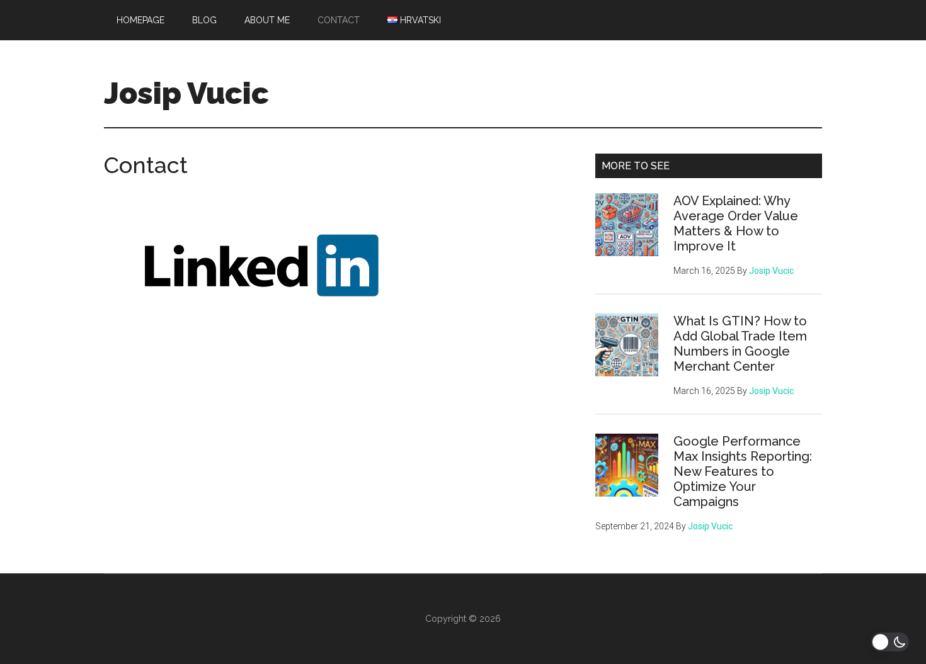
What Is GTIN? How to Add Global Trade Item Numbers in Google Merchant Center (740, 343)
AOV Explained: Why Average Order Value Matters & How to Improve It (735, 223)
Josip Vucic (186, 93)
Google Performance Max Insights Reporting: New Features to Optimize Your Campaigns (742, 471)
